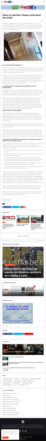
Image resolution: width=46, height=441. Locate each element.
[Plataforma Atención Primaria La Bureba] (39, 334)
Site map (25, 436)
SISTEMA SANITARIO (7, 385)
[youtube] (26, 431)
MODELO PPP (30, 380)
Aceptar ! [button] (5, 437)
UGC (27, 385)
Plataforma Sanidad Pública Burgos (9, 397)
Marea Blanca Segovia (7, 406)
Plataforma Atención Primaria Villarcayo (10, 399)
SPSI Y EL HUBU (21, 385)
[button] (1, 2)
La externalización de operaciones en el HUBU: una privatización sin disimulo (8, 226)
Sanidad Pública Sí (10, 185)
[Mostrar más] (27, 207)
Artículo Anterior (5, 240)
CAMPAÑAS (17, 378)
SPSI (15, 385)
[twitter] (23, 431)
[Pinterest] (22, 207)
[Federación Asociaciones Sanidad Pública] (7, 336)
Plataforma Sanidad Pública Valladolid (10, 404)
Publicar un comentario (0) (23, 236)
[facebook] (20, 431)
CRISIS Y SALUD (24, 378)
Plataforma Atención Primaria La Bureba (10, 401)
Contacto (30, 436)
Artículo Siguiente (40, 240)
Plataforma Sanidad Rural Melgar (9, 408)
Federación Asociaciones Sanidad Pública (10, 412)
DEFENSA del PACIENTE (35, 378)
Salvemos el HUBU (6, 395)
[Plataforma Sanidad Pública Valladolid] (18, 336)
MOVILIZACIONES (7, 382)
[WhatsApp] (20, 207)
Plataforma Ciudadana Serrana (8, 410)
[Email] (25, 207)
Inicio (3, 12)
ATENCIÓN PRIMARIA (8, 378)
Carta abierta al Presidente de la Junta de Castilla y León (22, 367)
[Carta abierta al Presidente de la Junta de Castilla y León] (5, 369)
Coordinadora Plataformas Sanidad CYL (10, 414)
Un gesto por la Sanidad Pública (16, 357)
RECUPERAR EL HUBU (27, 382)
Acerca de (20, 436)
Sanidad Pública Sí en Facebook (9, 393)
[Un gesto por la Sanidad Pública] (5, 358)
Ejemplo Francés (17, 380)
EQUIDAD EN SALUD (7, 380)
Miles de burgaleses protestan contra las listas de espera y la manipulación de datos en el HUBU (37, 227)
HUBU (7, 12)
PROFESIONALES (17, 382)
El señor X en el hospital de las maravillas (22, 225)
